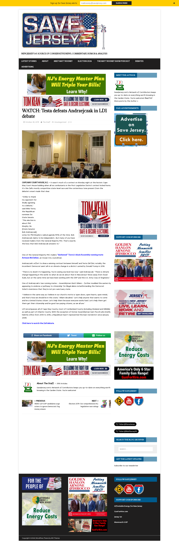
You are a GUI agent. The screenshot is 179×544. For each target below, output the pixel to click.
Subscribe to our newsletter (126, 465)
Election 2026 (85, 61)
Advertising (27, 66)
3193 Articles (62, 383)
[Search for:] (135, 449)
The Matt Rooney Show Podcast (113, 61)
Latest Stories (29, 61)
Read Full (148, 98)
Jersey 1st (118, 516)
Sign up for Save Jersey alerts (63, 3)
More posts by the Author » (126, 101)
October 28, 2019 (32, 122)
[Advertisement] (57, 212)
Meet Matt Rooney (63, 61)
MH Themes (55, 538)
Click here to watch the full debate (38, 323)
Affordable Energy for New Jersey (128, 506)
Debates (139, 61)
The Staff (46, 122)
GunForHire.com (121, 511)
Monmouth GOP (121, 522)
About (45, 61)
